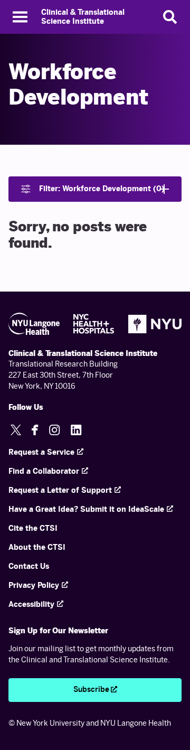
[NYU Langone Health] (34, 324)
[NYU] (155, 324)
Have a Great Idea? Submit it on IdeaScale (86, 509)
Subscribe (91, 689)
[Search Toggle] (170, 17)
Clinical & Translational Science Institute (83, 17)
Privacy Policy (33, 585)
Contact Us (28, 566)
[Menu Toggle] (20, 17)
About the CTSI (36, 547)
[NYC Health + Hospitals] (94, 324)
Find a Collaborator (43, 471)
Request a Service (41, 452)
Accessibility (31, 604)
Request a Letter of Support (60, 490)
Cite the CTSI (33, 528)
